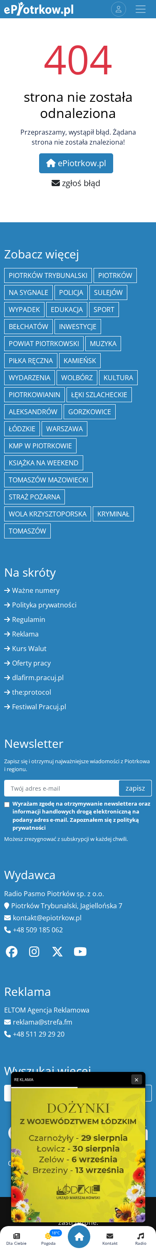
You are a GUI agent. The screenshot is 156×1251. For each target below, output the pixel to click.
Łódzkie (22, 428)
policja (71, 292)
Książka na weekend (44, 462)
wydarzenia (29, 377)
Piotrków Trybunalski (48, 275)
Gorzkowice (89, 411)
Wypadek (24, 309)
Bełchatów (28, 326)
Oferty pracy (31, 663)
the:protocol (31, 692)
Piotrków (115, 275)
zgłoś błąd (80, 183)
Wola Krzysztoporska (48, 514)
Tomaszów (27, 531)
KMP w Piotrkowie (40, 445)
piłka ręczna (31, 360)
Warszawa (64, 428)
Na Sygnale (28, 292)
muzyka (103, 343)
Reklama (25, 634)
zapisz (135, 788)
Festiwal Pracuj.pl (39, 706)
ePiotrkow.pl (81, 163)
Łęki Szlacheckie (99, 394)
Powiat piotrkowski (44, 343)
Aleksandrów (33, 411)
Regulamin (28, 619)
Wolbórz (77, 377)
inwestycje (78, 326)
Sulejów (108, 292)
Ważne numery (35, 590)
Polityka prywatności (44, 605)
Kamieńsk (80, 360)
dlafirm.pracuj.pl (38, 677)
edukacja (67, 309)
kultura (118, 377)
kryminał (113, 514)
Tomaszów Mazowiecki (48, 479)
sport (104, 309)
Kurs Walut (29, 648)
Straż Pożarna (34, 496)
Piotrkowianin (34, 394)
